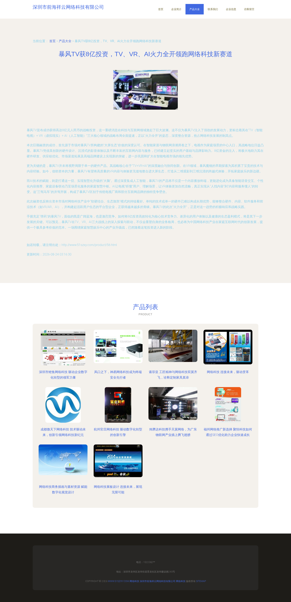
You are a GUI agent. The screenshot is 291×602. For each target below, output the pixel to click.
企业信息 (231, 9)
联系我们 (213, 9)
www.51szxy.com (118, 581)
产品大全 (194, 9)
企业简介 (176, 9)
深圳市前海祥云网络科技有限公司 (157, 581)
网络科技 (134, 581)
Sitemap (201, 581)
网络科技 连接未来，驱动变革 (228, 372)
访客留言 (249, 9)
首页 (160, 9)
